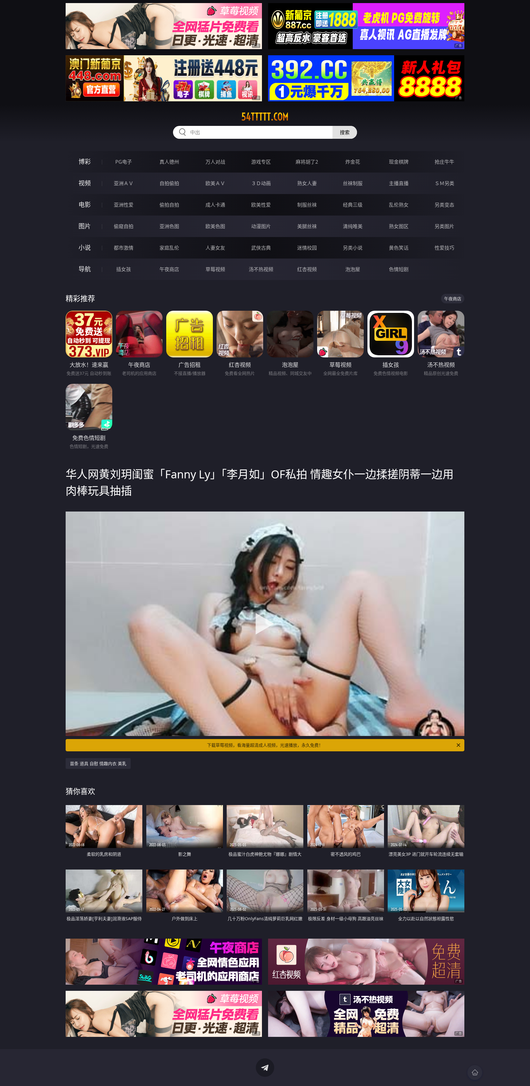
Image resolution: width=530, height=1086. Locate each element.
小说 (85, 247)
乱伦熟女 (399, 204)
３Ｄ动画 (261, 183)
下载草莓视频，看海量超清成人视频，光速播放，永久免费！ (265, 745)
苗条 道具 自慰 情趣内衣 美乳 (98, 763)
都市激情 (123, 247)
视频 (85, 183)
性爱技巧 (444, 247)
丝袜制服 (353, 183)
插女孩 (123, 269)
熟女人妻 (307, 183)
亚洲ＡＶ (123, 183)
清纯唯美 (353, 226)
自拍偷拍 (169, 183)
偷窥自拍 (123, 226)
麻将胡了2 (307, 161)
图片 (85, 226)
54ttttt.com (265, 117)
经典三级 (353, 204)
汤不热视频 (261, 269)
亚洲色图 (169, 226)
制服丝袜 (307, 204)
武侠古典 (261, 247)
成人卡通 (215, 204)
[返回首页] (474, 1072)
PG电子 (123, 161)
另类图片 (444, 226)
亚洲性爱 (123, 204)
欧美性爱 (261, 204)
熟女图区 (399, 226)
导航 (85, 269)
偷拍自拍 (169, 204)
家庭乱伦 (169, 247)
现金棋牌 (399, 161)
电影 (85, 204)
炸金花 (352, 161)
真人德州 (169, 161)
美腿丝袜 (307, 226)
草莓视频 (215, 269)
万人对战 (215, 161)
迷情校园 (307, 247)
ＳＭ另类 (444, 183)
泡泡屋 (352, 269)
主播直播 (399, 183)
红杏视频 (307, 269)
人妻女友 (215, 247)
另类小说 (353, 247)
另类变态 (444, 204)
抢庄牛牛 (444, 161)
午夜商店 (169, 269)
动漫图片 (261, 226)
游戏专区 (261, 161)
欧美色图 (215, 226)
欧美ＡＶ (215, 183)
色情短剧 (399, 269)
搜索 (345, 132)
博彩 (85, 162)
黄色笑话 (399, 247)
